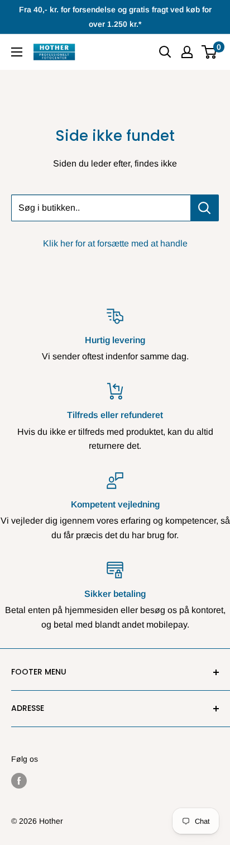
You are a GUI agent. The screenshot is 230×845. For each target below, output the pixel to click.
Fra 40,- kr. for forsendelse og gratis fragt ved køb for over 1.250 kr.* (115, 17)
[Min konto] (187, 52)
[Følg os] (19, 781)
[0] (210, 52)
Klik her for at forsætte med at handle (115, 243)
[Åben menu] (16, 52)
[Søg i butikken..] (204, 207)
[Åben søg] (165, 52)
